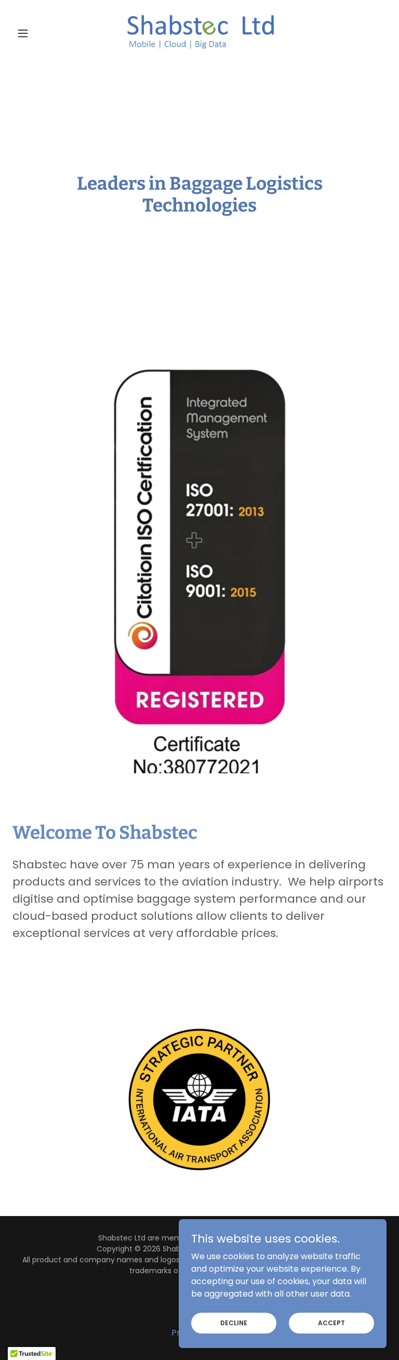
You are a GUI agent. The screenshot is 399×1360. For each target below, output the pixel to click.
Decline (233, 1322)
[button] (40, 33)
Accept (331, 1322)
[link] (199, 33)
